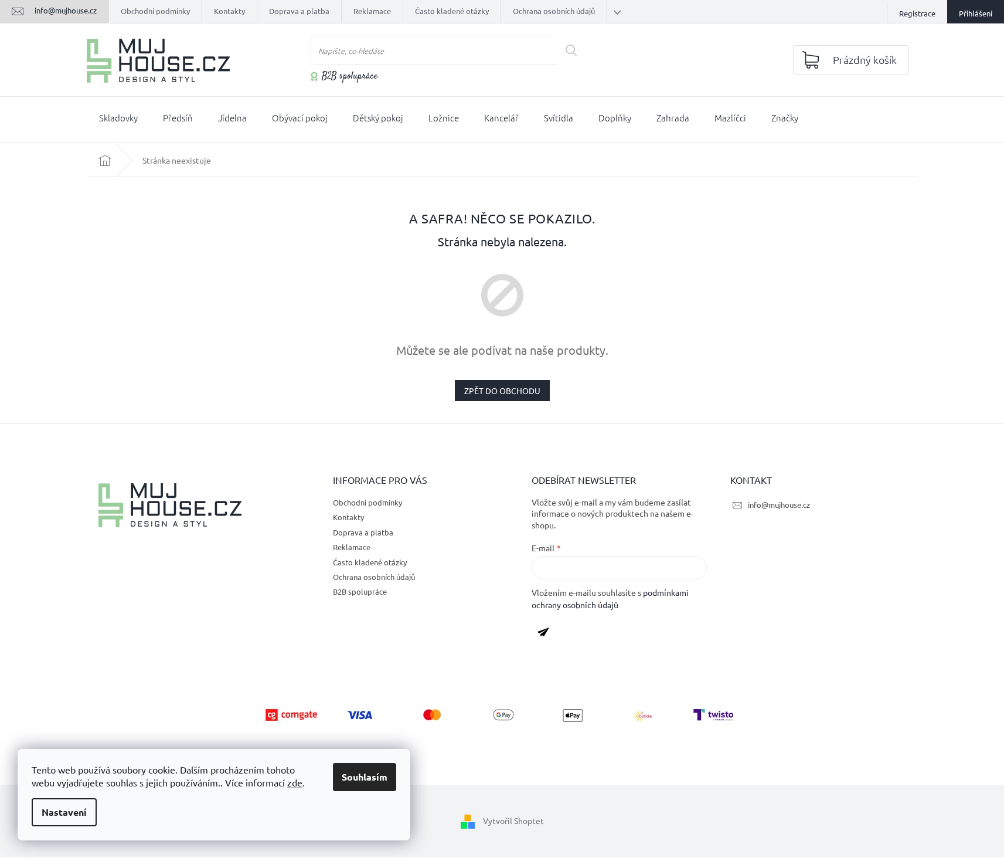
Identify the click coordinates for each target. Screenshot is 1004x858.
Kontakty (229, 11)
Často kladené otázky (452, 11)
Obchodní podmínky (155, 11)
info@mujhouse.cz (779, 505)
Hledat (575, 50)
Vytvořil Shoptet (513, 820)
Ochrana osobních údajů (554, 11)
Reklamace (372, 11)
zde (294, 782)
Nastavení (64, 812)
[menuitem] (118, 120)
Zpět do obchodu (502, 390)
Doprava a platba (299, 11)
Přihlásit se (547, 634)
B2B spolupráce (349, 76)
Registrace (917, 13)
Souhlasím (364, 777)
